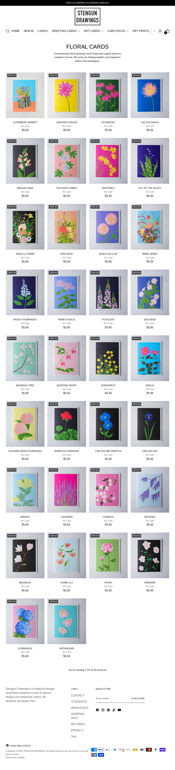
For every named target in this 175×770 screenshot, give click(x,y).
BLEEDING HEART (67, 385)
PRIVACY (77, 730)
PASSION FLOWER (67, 188)
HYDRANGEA (25, 648)
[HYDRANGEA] (25, 621)
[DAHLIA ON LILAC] (108, 227)
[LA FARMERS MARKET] (25, 95)
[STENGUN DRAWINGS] (87, 16)
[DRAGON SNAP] (25, 161)
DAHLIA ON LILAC (108, 254)
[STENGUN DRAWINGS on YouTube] (120, 710)
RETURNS (78, 724)
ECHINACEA (108, 122)
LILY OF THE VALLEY (150, 188)
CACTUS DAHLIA (150, 122)
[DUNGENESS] (108, 358)
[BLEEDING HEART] (66, 358)
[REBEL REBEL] (150, 227)
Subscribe (138, 698)
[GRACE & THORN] (25, 227)
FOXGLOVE (108, 319)
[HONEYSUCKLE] (66, 292)
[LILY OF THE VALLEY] (150, 161)
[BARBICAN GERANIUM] (66, 424)
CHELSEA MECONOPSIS (108, 451)
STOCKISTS (79, 701)
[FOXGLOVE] (108, 292)
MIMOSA (25, 517)
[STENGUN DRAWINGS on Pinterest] (109, 710)
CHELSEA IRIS (150, 451)
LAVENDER (67, 517)
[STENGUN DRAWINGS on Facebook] (98, 710)
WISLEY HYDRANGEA (25, 319)
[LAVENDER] (66, 490)
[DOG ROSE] (150, 292)
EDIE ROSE (66, 254)
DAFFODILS (108, 188)
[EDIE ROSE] (66, 227)
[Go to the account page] (160, 31)
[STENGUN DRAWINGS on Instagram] (103, 710)
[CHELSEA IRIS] (150, 424)
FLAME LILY (66, 582)
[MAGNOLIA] (25, 555)
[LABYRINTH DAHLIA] (66, 95)
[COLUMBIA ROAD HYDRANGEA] (25, 424)
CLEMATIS (108, 517)
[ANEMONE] (150, 555)
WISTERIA (150, 517)
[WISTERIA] (150, 490)
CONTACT (78, 695)
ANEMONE (150, 582)
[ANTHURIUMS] (66, 621)
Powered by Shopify (15, 757)
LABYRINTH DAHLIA (66, 122)
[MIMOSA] (25, 490)
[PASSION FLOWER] (66, 161)
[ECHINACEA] (108, 95)
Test (73, 736)
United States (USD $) (20, 746)
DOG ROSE (150, 319)
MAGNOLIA (25, 582)
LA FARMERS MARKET (25, 122)
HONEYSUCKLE (66, 319)
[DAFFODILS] (108, 161)
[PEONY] (108, 555)
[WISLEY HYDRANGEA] (25, 292)
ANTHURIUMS (66, 648)
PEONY (108, 582)
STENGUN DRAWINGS (34, 751)
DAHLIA (150, 385)
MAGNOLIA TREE (25, 385)
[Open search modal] (7, 31)
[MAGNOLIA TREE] (25, 358)
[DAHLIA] (150, 358)
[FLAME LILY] (66, 555)
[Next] (154, 31)
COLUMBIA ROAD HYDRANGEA (25, 451)
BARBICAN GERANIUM (67, 451)
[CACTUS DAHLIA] (150, 95)
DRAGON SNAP (25, 188)
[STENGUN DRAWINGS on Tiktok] (114, 710)
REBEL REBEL (150, 254)
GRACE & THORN (25, 254)
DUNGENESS (108, 385)
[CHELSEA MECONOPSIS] (108, 424)
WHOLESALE (80, 707)
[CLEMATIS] (108, 490)
